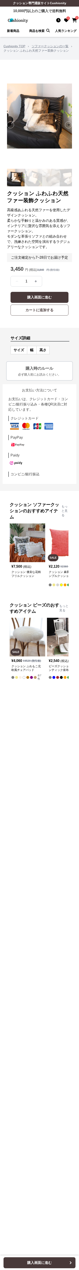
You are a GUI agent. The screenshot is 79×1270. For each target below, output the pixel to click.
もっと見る (64, 511)
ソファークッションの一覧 (50, 46)
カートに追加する (39, 310)
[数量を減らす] (17, 281)
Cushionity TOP (14, 46)
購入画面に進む (39, 297)
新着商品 (13, 31)
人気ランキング (66, 31)
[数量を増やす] (35, 281)
